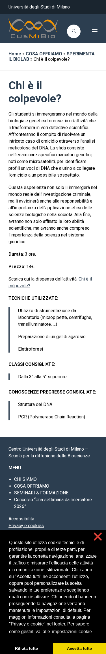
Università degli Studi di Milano (39, 7)
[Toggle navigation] (91, 31)
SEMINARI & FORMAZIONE (41, 493)
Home (14, 54)
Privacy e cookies (26, 525)
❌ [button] (97, 536)
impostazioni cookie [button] (72, 631)
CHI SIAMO (25, 479)
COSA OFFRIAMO (44, 54)
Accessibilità (21, 519)
